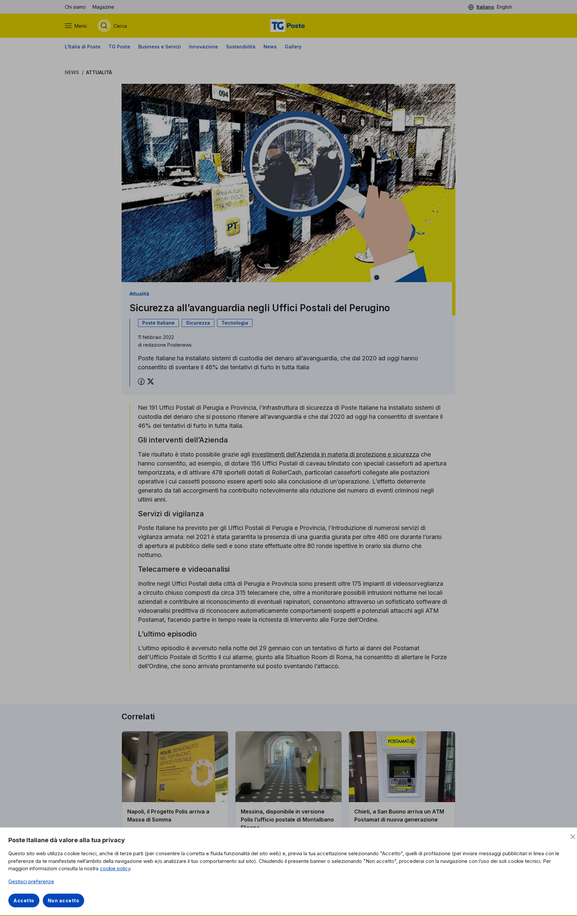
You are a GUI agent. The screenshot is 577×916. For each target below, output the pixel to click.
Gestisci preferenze (31, 881)
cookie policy (115, 868)
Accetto (23, 900)
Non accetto (63, 900)
